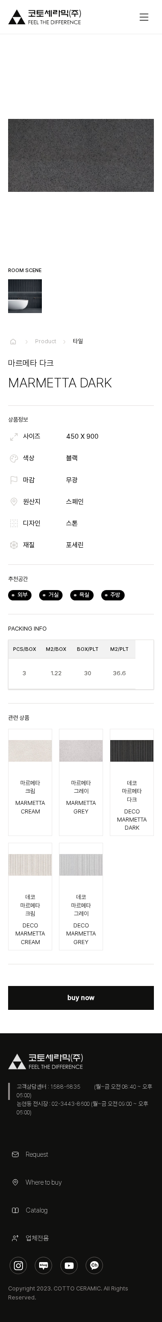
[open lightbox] (25, 296)
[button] (144, 17)
